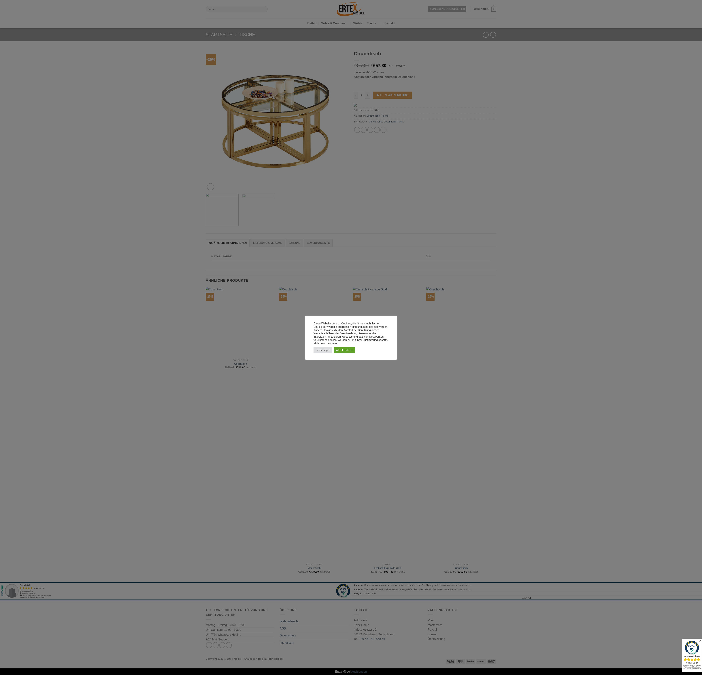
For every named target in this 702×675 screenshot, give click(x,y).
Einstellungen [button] (323, 350)
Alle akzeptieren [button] (344, 350)
